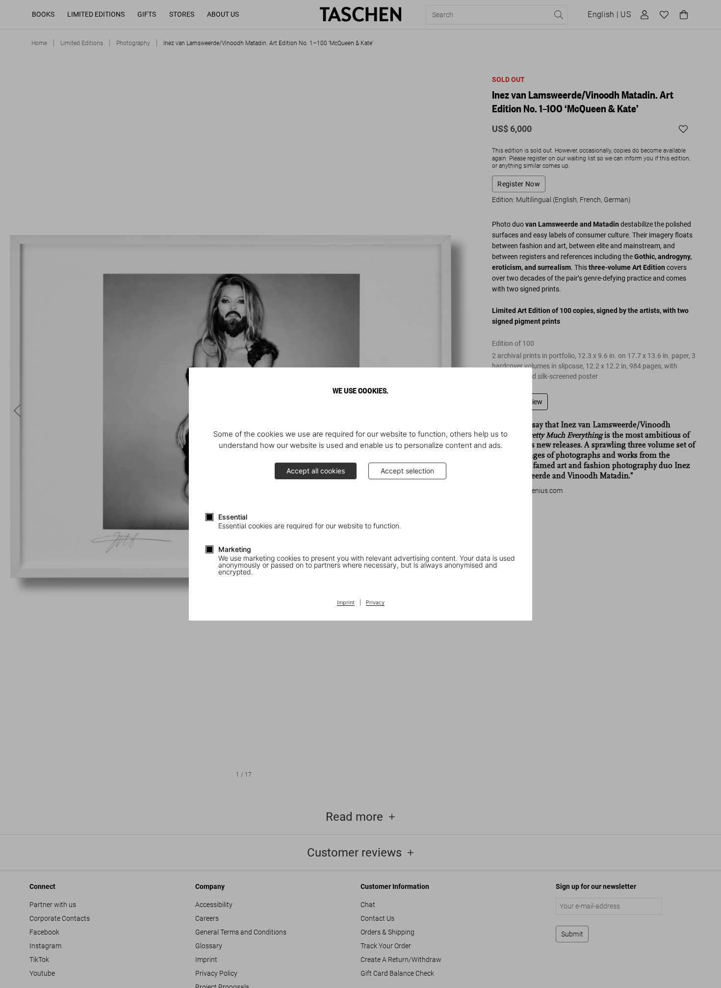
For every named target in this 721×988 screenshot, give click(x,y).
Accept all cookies (315, 471)
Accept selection (407, 471)
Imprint (346, 603)
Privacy (375, 603)
